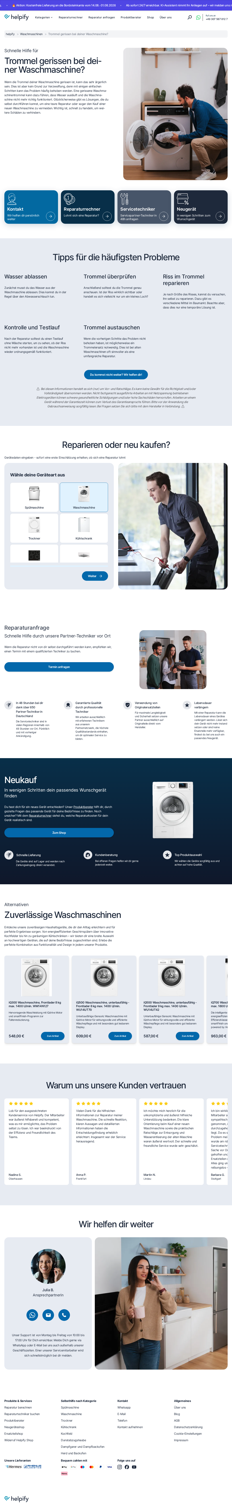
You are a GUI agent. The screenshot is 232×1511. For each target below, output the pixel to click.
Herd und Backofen (73, 1453)
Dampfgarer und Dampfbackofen (82, 1446)
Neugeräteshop (14, 1427)
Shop (150, 17)
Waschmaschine (84, 507)
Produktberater (131, 17)
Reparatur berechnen (18, 1407)
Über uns (166, 17)
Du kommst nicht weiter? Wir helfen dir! (116, 374)
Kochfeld (34, 569)
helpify (10, 34)
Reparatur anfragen (101, 17)
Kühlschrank (84, 538)
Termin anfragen (59, 667)
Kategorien (42, 17)
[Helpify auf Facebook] (127, 1467)
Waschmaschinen (31, 34)
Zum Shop (59, 832)
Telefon (122, 1420)
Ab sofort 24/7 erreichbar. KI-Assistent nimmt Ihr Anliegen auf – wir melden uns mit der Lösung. (150, 5)
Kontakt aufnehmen (130, 1427)
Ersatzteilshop (13, 1433)
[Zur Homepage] (16, 17)
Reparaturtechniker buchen (22, 1414)
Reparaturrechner (71, 17)
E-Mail (121, 1414)
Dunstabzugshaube (84, 569)
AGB (177, 1420)
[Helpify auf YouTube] (134, 1467)
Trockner (34, 538)
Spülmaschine (34, 507)
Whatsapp (124, 1407)
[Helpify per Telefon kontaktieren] (64, 1315)
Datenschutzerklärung (188, 1427)
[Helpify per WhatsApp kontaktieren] (198, 17)
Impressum (181, 1440)
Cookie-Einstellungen (188, 1433)
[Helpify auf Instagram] (119, 1467)
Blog (177, 1414)
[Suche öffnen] (189, 17)
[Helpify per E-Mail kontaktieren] (48, 1315)
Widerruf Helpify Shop (18, 1440)
